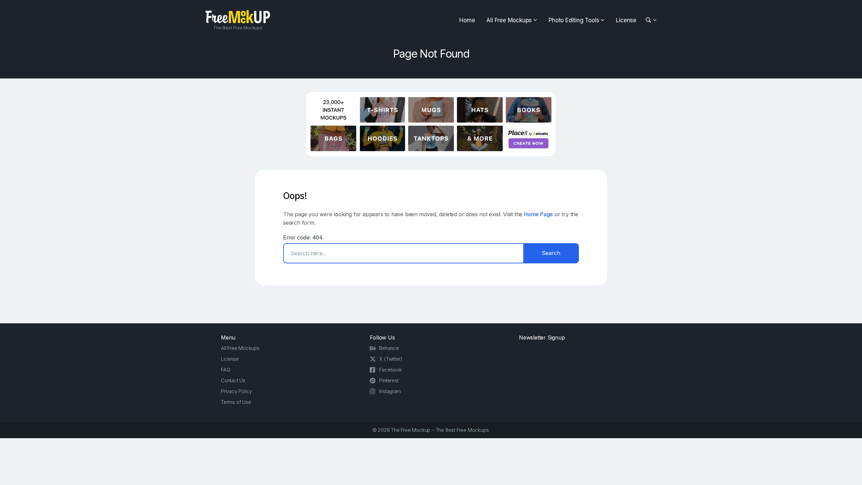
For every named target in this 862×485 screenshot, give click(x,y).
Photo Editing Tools (574, 20)
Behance (389, 348)
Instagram (390, 391)
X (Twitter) (390, 359)
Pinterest (388, 380)
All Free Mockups (509, 20)
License (626, 20)
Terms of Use (236, 402)
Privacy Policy (236, 391)
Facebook (390, 369)
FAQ (225, 369)
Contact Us (233, 380)
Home (467, 20)
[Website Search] (649, 20)
